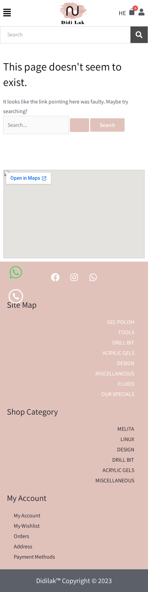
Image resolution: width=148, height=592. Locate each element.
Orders (21, 536)
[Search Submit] (79, 125)
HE (122, 13)
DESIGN (125, 363)
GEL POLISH (120, 322)
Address (23, 546)
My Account (27, 515)
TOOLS (126, 332)
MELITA (125, 428)
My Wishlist (27, 525)
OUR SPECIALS (117, 394)
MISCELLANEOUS (114, 373)
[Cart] (132, 11)
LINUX (127, 439)
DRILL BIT (123, 342)
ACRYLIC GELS (118, 353)
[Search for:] (46, 125)
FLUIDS (126, 383)
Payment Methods (34, 556)
